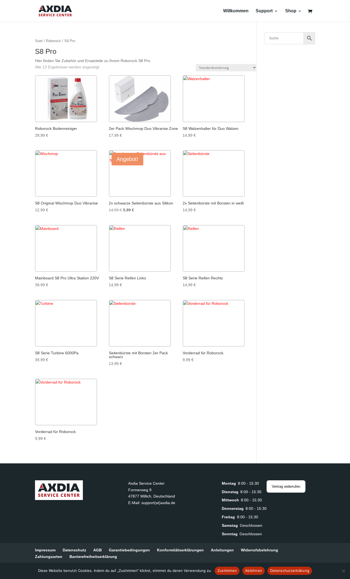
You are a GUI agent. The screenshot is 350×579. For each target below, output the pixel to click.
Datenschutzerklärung (289, 570)
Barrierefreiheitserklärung (93, 556)
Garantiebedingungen (129, 550)
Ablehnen (253, 570)
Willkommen (236, 11)
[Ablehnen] (343, 571)
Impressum (45, 550)
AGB (97, 550)
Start (39, 41)
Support (264, 11)
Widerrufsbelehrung (259, 550)
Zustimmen (227, 570)
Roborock (53, 41)
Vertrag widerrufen (286, 486)
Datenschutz (74, 550)
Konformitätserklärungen (180, 550)
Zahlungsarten (48, 556)
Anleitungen (222, 550)
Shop (290, 11)
